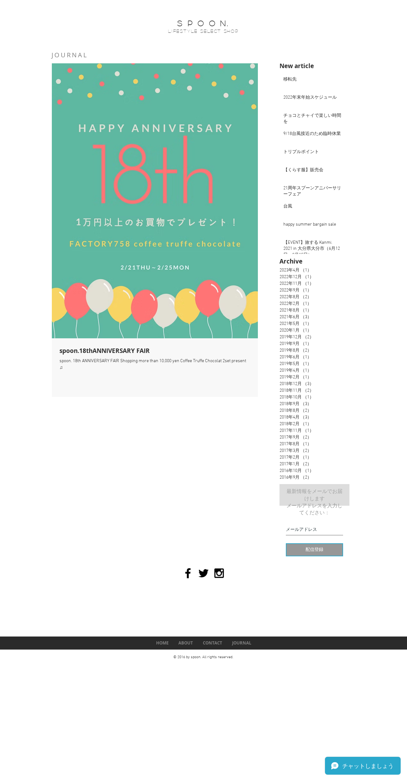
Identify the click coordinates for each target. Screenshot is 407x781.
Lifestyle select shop (203, 31)
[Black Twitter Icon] (203, 573)
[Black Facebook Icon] (188, 573)
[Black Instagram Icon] (219, 573)
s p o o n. (203, 23)
